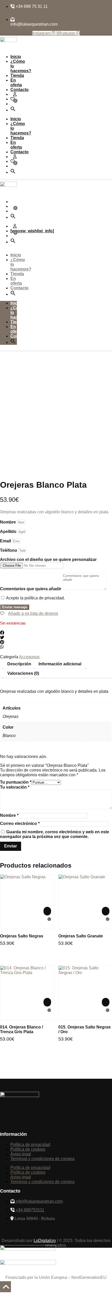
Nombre (8, 522)
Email (6, 541)
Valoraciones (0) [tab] (23, 673)
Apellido (8, 531)
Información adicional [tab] (60, 664)
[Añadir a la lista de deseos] (49, 919)
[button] (13, 110)
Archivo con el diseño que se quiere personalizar (48, 559)
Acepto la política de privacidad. (35, 598)
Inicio (15, 56)
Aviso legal (20, 1154)
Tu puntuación (15, 782)
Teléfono (9, 550)
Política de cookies (27, 1149)
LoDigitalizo (45, 1240)
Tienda (17, 75)
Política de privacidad (30, 1144)
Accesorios (29, 657)
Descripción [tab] (19, 664)
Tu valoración (14, 787)
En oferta (16, 82)
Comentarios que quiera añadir (31, 589)
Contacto (19, 89)
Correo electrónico (20, 823)
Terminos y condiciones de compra (42, 1158)
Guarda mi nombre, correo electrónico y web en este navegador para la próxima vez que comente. (54, 834)
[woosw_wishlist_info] (32, 231)
